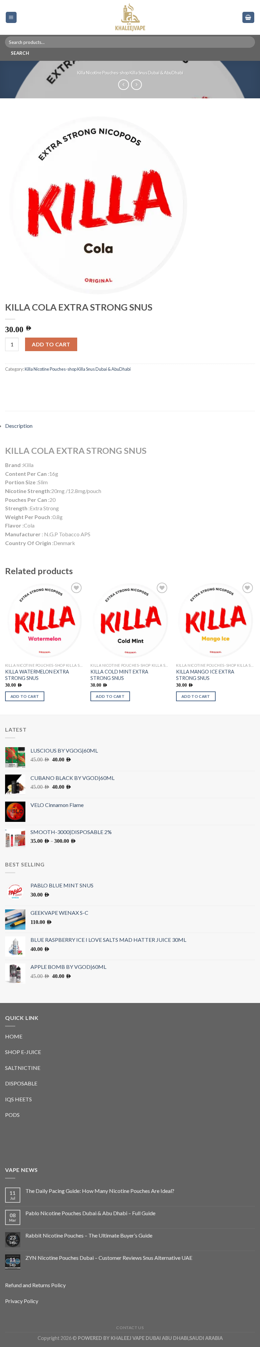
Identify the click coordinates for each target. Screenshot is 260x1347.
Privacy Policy (21, 1301)
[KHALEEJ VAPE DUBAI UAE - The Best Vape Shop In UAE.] (130, 17)
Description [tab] (18, 425)
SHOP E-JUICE (23, 1052)
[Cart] (248, 17)
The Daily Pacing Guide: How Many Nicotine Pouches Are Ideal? (99, 1190)
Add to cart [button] (24, 696)
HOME (13, 1036)
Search (20, 53)
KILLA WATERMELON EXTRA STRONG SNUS (37, 675)
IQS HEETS (18, 1099)
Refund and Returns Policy (35, 1285)
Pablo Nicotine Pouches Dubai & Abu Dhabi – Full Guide (90, 1213)
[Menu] (11, 17)
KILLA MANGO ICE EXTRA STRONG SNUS (205, 675)
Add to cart (51, 344)
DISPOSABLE (21, 1083)
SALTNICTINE (22, 1067)
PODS (12, 1114)
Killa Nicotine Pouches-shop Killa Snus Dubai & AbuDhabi (130, 72)
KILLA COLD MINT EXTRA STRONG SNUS (119, 675)
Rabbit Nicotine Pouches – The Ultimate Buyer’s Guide (88, 1235)
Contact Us (130, 1327)
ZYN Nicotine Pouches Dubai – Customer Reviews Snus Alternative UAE (108, 1257)
